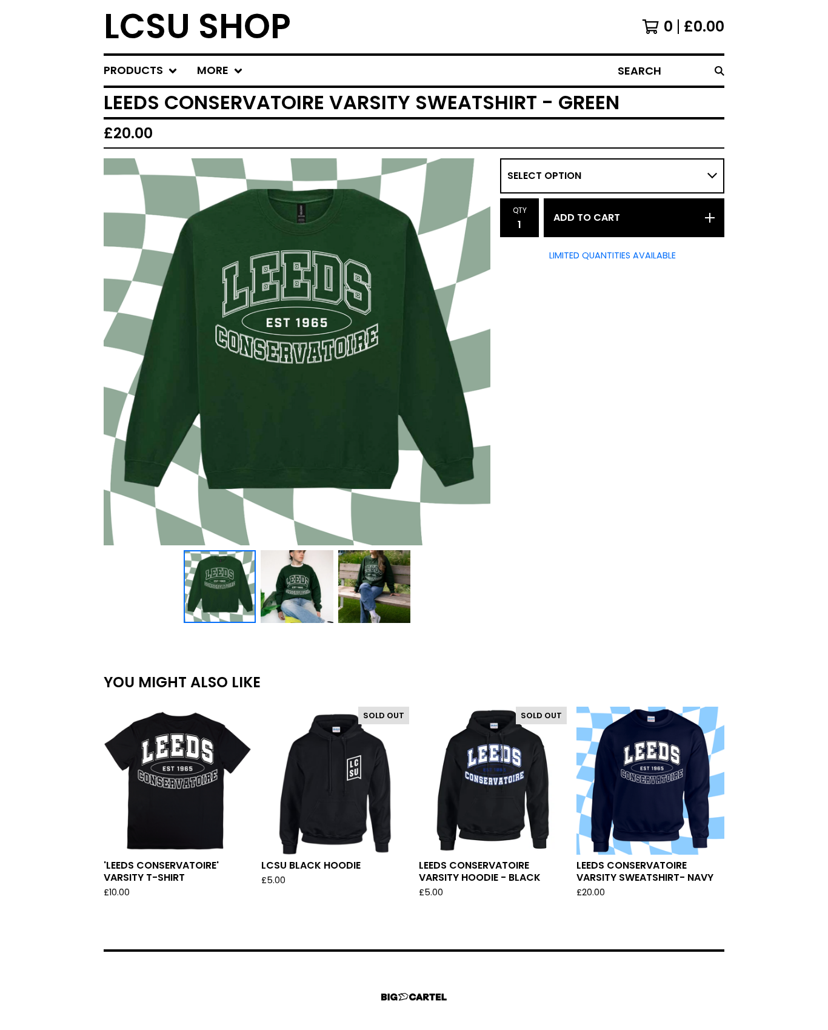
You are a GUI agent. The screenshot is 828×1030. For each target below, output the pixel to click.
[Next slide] (473, 351)
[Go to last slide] (120, 351)
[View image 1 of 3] (220, 586)
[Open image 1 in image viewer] (297, 351)
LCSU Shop (197, 27)
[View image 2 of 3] (297, 586)
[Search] (719, 71)
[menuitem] (141, 71)
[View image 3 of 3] (374, 586)
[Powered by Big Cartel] (414, 997)
